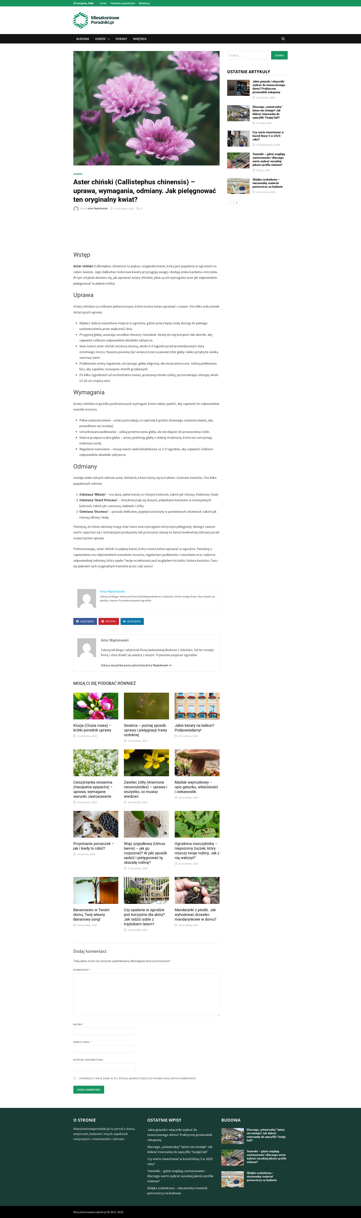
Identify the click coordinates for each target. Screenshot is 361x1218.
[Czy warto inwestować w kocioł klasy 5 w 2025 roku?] (238, 133)
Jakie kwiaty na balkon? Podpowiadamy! (194, 727)
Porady (121, 39)
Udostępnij (87, 621)
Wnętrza (139, 39)
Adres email (82, 1042)
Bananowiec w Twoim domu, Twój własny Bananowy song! (91, 915)
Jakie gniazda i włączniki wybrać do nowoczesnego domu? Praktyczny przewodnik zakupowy (269, 87)
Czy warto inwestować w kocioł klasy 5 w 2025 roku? (268, 136)
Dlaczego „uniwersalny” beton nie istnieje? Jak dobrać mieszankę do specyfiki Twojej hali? (268, 112)
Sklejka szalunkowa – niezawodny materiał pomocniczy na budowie (268, 183)
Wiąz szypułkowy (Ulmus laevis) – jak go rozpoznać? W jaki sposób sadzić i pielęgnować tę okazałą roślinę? (145, 853)
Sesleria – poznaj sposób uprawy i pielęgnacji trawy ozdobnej (145, 730)
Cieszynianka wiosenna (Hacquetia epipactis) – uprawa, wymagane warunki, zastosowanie (93, 789)
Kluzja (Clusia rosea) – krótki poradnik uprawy (92, 727)
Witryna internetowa (88, 1059)
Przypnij (110, 621)
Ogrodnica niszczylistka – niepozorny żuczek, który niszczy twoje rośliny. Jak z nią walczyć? (197, 850)
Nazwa (79, 1024)
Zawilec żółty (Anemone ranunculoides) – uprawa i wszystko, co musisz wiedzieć (145, 789)
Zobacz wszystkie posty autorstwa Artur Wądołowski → (136, 665)
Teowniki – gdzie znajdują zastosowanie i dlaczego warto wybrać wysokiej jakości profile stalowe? (269, 159)
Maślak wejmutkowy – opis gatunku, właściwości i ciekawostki (196, 787)
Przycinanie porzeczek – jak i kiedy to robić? (93, 846)
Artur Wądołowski (98, 208)
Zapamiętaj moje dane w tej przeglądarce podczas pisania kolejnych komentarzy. (138, 1078)
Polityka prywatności (122, 3)
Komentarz (82, 969)
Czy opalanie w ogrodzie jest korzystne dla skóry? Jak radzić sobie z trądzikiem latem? (144, 917)
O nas (103, 3)
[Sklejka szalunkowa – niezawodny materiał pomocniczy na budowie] (238, 180)
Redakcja (144, 3)
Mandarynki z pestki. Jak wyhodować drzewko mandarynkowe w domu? (195, 915)
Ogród (100, 39)
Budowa (82, 39)
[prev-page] (230, 203)
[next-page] (236, 203)
